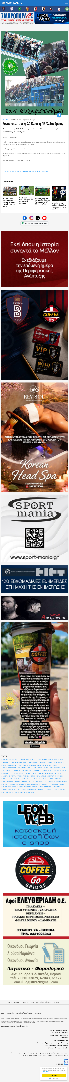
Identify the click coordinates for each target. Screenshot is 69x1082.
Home (8, 1002)
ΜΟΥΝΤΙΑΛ (31, 781)
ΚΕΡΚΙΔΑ (26, 776)
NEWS (39, 760)
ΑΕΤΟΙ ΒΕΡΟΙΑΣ (59, 762)
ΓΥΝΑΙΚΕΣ (29, 770)
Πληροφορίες (10, 1013)
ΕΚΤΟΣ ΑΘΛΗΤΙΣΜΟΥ (17, 773)
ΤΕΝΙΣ (41, 787)
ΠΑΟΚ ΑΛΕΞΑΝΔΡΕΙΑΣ (32, 784)
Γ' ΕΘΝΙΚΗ (5, 120)
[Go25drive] (34, 685)
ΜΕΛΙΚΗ (24, 781)
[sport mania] (34, 528)
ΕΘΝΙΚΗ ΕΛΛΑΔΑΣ (54, 770)
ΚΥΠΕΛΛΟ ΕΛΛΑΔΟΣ (15, 779)
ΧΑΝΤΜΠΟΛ (30, 792)
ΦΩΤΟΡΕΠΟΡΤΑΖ (20, 792)
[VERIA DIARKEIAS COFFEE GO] (34, 335)
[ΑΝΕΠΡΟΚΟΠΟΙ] (34, 608)
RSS (27, 1026)
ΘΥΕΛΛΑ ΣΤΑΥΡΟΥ (17, 776)
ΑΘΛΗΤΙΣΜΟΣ (22, 765)
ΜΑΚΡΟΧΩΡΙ (37, 779)
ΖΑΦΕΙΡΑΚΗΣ (6, 776)
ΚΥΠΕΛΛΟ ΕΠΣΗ (27, 779)
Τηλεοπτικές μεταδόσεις (9, 789)
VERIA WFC (5, 762)
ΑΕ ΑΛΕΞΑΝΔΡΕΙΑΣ (26, 171)
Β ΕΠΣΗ (34, 768)
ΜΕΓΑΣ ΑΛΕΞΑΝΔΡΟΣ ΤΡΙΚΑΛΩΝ (11, 781)
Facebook (13, 1026)
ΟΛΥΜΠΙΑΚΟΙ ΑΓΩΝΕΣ (61, 781)
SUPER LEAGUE (47, 760)
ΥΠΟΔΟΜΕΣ (22, 789)
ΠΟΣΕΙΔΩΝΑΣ (54, 784)
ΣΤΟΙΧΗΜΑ (28, 787)
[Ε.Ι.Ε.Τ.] (34, 579)
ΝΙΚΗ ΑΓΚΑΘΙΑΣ (48, 781)
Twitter (18, 1026)
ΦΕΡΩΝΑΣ (40, 789)
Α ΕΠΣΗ (51, 762)
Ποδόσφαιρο (16, 1002)
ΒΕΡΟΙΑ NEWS (49, 768)
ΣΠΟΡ (14, 787)
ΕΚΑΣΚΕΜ (63, 770)
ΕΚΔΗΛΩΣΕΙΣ (6, 773)
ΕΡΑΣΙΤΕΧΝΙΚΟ (50, 773)
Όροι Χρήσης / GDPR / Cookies (24, 1013)
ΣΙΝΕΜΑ (4, 787)
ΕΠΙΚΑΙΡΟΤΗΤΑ (29, 773)
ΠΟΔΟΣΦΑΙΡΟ (15, 171)
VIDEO (12, 762)
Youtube (23, 1026)
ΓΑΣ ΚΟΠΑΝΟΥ (6, 770)
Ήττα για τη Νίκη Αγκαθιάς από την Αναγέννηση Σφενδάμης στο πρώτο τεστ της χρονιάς (10, 202)
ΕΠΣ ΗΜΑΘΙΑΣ (40, 773)
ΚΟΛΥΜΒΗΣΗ (59, 776)
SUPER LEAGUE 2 (58, 760)
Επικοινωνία (38, 1013)
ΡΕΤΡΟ (62, 784)
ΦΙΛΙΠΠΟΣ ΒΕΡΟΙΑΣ (59, 789)
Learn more (45, 1071)
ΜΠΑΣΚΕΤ (39, 781)
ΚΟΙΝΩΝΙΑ (51, 776)
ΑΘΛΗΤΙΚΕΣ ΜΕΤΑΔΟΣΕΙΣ (9, 765)
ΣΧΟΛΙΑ (35, 787)
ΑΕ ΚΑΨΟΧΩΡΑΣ (32, 762)
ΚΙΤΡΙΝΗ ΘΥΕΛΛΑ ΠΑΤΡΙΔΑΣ (38, 776)
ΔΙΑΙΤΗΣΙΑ (36, 770)
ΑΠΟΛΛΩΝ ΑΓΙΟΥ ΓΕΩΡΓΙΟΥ (50, 765)
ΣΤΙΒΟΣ (20, 787)
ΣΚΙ (10, 787)
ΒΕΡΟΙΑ (41, 768)
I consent (54, 1075)
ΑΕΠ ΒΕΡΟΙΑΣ (43, 762)
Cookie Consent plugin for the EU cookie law (53, 1078)
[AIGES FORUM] (34, 259)
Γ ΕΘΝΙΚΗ (6, 171)
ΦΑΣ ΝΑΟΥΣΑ (32, 789)
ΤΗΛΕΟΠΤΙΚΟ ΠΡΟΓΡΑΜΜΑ (52, 787)
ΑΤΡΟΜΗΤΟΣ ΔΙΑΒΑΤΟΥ (9, 768)
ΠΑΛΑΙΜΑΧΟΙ (20, 784)
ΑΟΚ (39, 765)
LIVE (34, 760)
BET (3, 760)
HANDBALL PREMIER (25, 760)
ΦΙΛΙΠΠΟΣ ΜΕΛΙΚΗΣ (8, 792)
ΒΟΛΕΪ (63, 768)
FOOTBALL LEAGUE (12, 760)
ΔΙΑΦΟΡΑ (44, 770)
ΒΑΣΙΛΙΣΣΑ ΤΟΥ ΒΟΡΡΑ (24, 768)
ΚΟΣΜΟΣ (5, 779)
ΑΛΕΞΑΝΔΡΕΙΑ (37, 171)
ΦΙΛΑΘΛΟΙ (46, 171)
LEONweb (33, 1022)
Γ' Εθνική (24, 1002)
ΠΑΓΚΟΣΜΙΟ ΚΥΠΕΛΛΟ (8, 784)
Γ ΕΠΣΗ (22, 770)
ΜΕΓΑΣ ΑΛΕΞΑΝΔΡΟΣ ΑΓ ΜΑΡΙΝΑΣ (51, 779)
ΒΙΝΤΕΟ (57, 768)
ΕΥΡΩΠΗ (58, 773)
